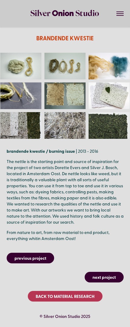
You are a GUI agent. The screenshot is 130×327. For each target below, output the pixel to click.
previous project (30, 258)
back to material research (65, 296)
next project (104, 277)
